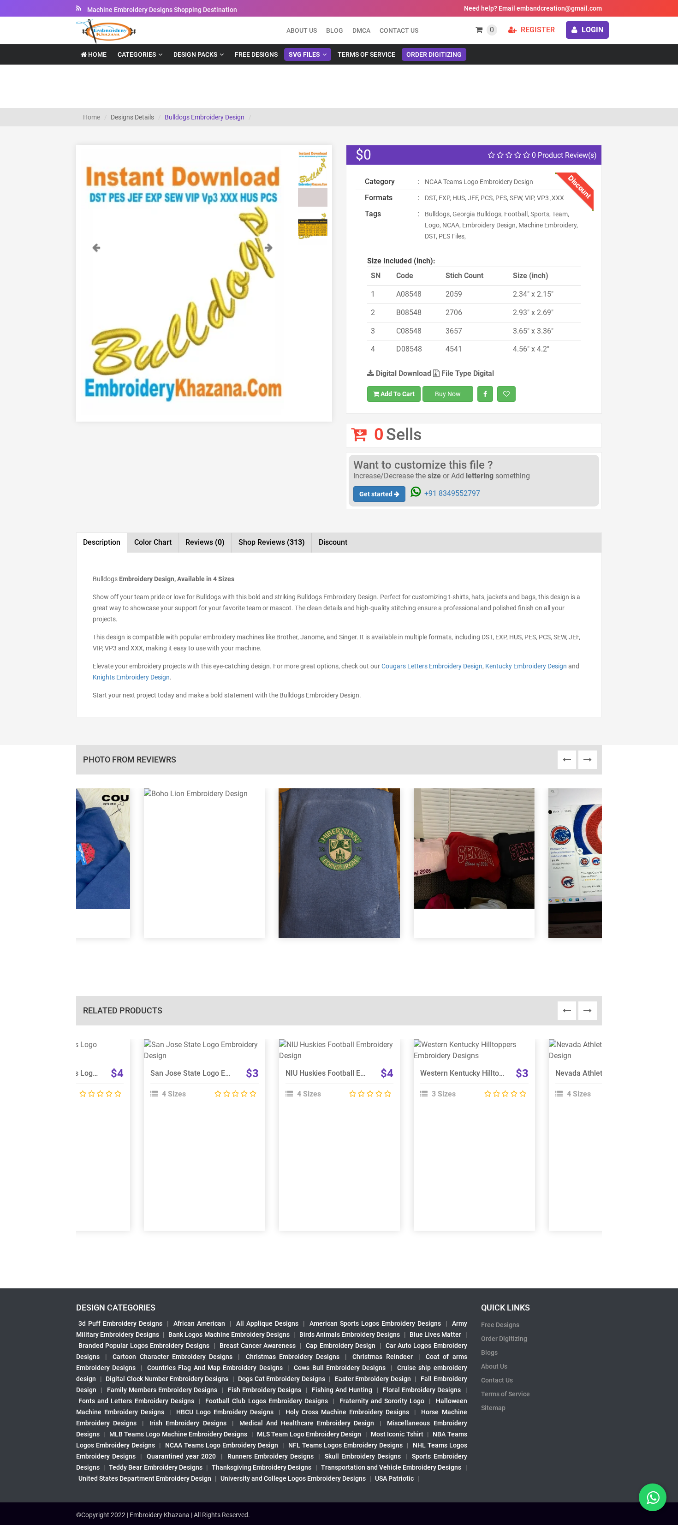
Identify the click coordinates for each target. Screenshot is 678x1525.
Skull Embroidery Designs (363, 1456)
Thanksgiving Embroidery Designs (261, 1467)
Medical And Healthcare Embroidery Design (306, 1423)
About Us (494, 1366)
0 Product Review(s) (563, 155)
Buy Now (448, 394)
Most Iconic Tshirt (397, 1434)
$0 (363, 155)
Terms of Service (366, 54)
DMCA (361, 30)
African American (199, 1323)
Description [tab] (101, 542)
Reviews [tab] (205, 542)
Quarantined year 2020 (181, 1456)
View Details (200, 1048)
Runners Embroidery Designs (270, 1456)
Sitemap (493, 1408)
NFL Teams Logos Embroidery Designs (345, 1445)
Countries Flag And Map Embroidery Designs (215, 1367)
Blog (334, 30)
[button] (96, 328)
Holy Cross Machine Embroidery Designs (347, 1412)
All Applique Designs (267, 1323)
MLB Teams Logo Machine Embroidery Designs (178, 1434)
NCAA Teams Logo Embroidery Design (221, 1445)
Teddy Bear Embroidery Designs (155, 1467)
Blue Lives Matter (436, 1334)
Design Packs (195, 54)
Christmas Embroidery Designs (292, 1356)
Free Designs (256, 54)
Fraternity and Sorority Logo (382, 1401)
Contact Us (399, 30)
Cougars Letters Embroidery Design (431, 666)
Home (97, 54)
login (591, 29)
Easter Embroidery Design (373, 1378)
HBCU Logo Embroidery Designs (225, 1412)
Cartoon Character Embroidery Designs (172, 1356)
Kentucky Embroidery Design (526, 666)
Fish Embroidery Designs (265, 1390)
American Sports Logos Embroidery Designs (375, 1323)
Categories (137, 54)
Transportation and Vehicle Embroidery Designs (391, 1467)
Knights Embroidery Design (131, 677)
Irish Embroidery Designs (187, 1423)
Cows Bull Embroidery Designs (340, 1367)
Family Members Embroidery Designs (162, 1390)
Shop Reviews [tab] (271, 542)
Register (537, 29)
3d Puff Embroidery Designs (120, 1323)
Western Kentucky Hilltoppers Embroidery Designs (503, 1073)
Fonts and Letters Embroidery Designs (136, 1401)
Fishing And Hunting (342, 1390)
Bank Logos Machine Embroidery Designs (229, 1334)
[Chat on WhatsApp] (652, 1497)
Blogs (489, 1352)
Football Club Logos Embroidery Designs (266, 1401)
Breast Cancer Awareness (258, 1345)
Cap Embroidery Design (340, 1345)
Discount (333, 542)
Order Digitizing (434, 54)
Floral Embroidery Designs (422, 1390)
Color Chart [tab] (153, 542)
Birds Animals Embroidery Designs (349, 1334)
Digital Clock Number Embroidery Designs (167, 1378)
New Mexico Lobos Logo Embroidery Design (88, 1073)
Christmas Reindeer (382, 1356)
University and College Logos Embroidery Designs (293, 1478)
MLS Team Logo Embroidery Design (309, 1434)
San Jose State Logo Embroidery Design (217, 1073)
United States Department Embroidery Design (144, 1478)
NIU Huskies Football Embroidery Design (352, 1073)
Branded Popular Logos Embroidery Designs (143, 1345)
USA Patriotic (394, 1478)
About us (301, 30)
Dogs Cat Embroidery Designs (281, 1378)
